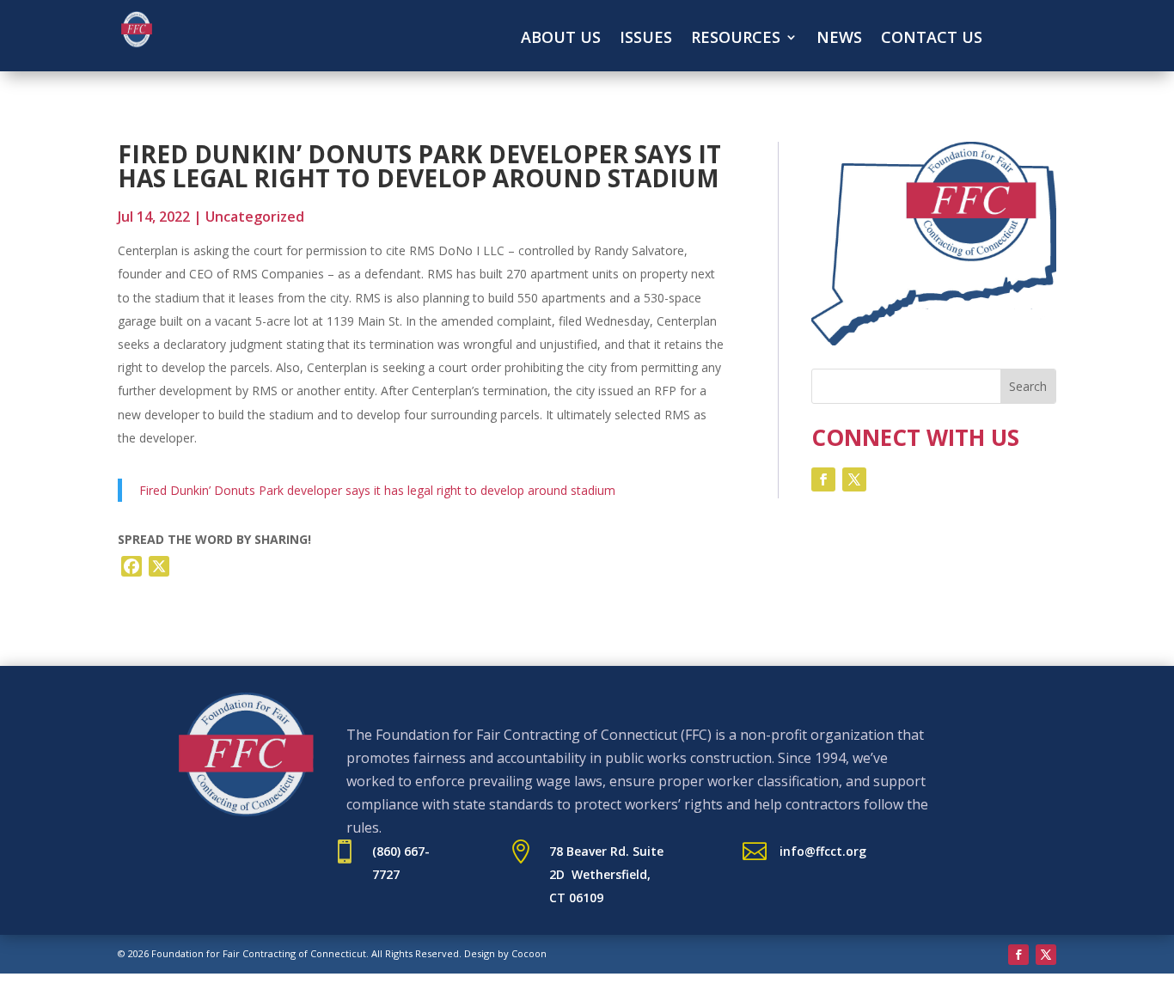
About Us (561, 39)
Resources (735, 39)
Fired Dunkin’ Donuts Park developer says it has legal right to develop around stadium (377, 490)
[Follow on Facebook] (823, 479)
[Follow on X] (854, 479)
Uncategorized (254, 216)
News (839, 39)
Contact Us (931, 39)
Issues (646, 39)
